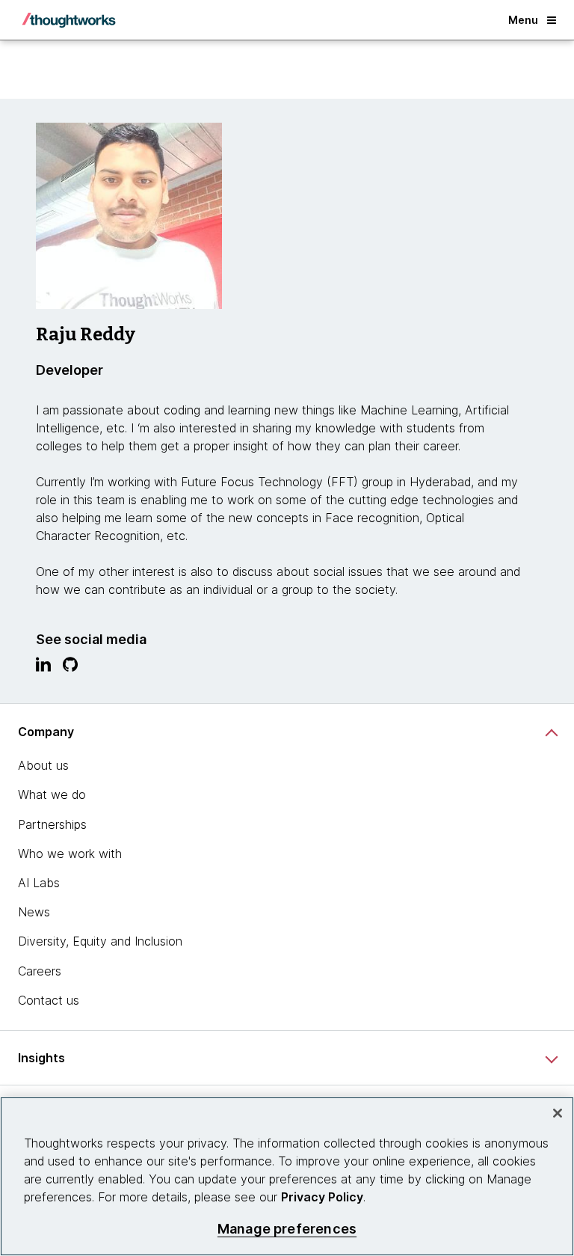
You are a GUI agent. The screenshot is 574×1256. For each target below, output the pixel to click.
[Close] (557, 1113)
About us (43, 765)
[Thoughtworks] (69, 20)
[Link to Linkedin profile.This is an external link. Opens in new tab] (43, 668)
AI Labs (39, 882)
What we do (52, 794)
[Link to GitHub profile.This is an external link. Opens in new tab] (70, 668)
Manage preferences (287, 1229)
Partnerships (52, 824)
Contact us (48, 1000)
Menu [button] (523, 19)
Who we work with (70, 853)
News (34, 911)
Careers (39, 971)
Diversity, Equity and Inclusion (100, 941)
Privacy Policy (322, 1196)
